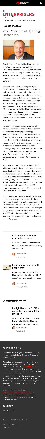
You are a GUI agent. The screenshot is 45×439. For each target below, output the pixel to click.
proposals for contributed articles (16, 393)
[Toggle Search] (41, 3)
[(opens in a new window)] (22, 3)
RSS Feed (11, 411)
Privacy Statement (10, 424)
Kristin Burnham (21, 327)
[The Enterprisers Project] (19, 14)
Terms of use (8, 427)
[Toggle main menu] (3, 3)
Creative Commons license (13, 371)
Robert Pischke (21, 254)
